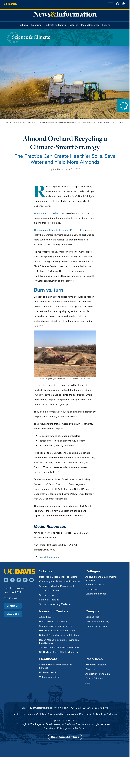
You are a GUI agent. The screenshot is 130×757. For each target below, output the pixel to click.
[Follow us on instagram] (12, 580)
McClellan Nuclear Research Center (57, 630)
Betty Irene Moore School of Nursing (58, 576)
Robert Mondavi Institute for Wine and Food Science (59, 641)
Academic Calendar (95, 664)
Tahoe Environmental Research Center (59, 647)
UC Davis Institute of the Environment (58, 652)
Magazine (36, 25)
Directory (90, 669)
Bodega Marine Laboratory (53, 621)
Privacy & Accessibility (51, 714)
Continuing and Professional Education (59, 581)
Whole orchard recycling (46, 213)
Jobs (88, 683)
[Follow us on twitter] (25, 580)
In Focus (24, 25)
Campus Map (92, 617)
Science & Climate (31, 37)
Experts (106, 25)
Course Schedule (94, 678)
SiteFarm (79, 728)
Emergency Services (96, 626)
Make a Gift (13, 614)
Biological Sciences (95, 584)
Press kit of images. (49, 557)
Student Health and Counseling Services (55, 666)
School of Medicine (49, 599)
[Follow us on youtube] (31, 580)
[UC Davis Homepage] (10, 4)
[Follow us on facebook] (6, 580)
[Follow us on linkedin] (19, 580)
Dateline (73, 25)
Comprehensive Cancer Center (55, 626)
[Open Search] (117, 4)
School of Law (46, 595)
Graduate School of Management (56, 586)
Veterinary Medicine (49, 677)
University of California (105, 714)
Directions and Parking (97, 621)
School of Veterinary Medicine (55, 604)
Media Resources (90, 25)
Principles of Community (78, 714)
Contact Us (13, 605)
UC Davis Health (47, 672)
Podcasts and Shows (55, 25)
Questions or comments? (25, 714)
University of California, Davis (37, 707)
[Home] (19, 571)
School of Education (49, 590)
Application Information (97, 673)
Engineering (91, 589)
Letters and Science (95, 593)
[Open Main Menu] (110, 4)
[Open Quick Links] (123, 4)
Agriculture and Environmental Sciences (101, 578)
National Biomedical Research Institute (59, 635)
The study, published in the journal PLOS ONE (58, 230)
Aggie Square (46, 617)
